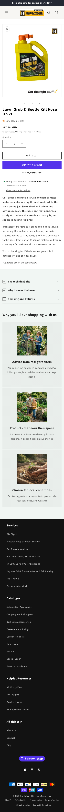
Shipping (18, 132)
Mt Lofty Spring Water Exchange (23, 563)
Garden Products (16, 636)
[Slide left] (24, 103)
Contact (11, 737)
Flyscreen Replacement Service (23, 541)
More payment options (32, 172)
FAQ (9, 745)
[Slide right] (39, 103)
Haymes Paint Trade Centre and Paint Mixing (30, 571)
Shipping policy (23, 805)
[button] (6, 12)
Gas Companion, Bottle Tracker (23, 556)
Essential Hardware (17, 666)
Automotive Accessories (19, 606)
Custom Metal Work (17, 586)
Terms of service (52, 800)
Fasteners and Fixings (18, 629)
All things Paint (15, 687)
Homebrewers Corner (18, 709)
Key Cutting (13, 578)
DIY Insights (13, 694)
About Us (11, 730)
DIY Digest (12, 534)
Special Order (14, 658)
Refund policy (21, 800)
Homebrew (12, 644)
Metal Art (11, 651)
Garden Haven (14, 702)
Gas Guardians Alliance (19, 549)
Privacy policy (36, 800)
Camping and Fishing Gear (20, 614)
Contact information (42, 805)
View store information (18, 190)
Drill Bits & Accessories (19, 621)
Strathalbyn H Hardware (30, 796)
